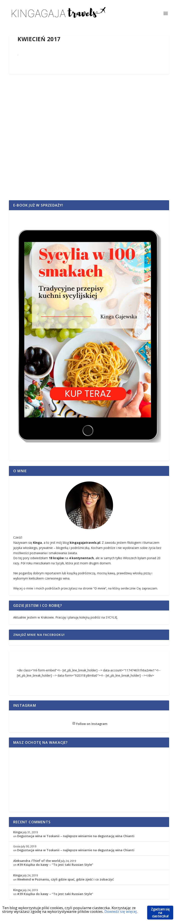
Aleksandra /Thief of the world (36, 861)
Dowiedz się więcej (120, 911)
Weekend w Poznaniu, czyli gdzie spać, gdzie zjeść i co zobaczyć (65, 879)
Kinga (17, 832)
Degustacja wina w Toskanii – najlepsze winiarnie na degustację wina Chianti (75, 836)
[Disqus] (89, 142)
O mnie (99, 588)
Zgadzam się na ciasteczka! (160, 912)
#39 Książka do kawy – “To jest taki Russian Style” (55, 865)
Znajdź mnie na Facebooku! (39, 635)
